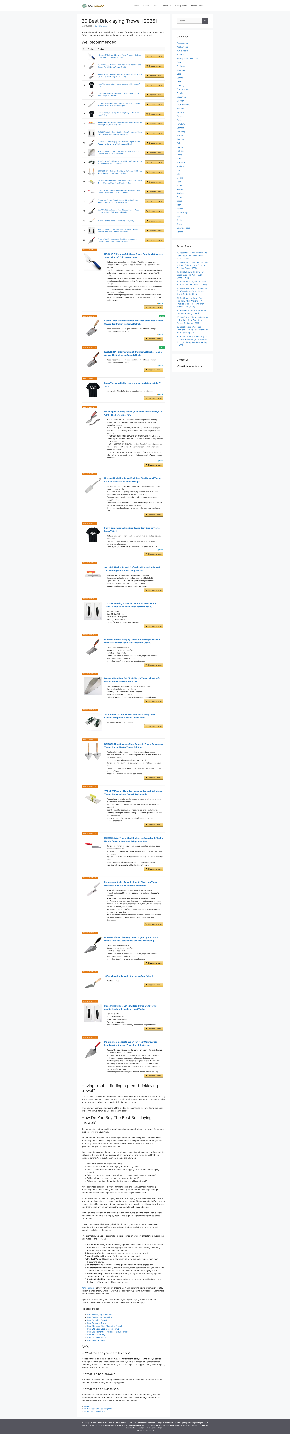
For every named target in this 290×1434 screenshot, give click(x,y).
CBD (179, 81)
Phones (180, 185)
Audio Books (182, 51)
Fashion (180, 108)
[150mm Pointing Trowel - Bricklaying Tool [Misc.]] (91, 220)
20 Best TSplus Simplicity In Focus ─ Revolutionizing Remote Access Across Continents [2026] (192, 320)
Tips (179, 216)
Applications (182, 47)
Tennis (180, 209)
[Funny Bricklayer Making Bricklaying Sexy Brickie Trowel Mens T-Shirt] (91, 113)
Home (136, 6)
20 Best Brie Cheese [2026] (94, 1411)
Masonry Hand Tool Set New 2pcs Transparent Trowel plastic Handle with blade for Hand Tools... (130, 1007)
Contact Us (166, 6)
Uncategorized (183, 228)
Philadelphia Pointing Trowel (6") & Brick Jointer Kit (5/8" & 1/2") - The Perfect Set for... (133, 413)
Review (146, 6)
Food (179, 120)
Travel (179, 224)
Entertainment (183, 105)
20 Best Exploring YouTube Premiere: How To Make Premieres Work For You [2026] (192, 330)
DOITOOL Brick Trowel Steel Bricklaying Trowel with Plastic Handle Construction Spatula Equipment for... (133, 839)
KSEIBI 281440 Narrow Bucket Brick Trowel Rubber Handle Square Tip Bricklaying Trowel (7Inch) (133, 353)
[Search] (205, 21)
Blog (155, 6)
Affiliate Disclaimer (198, 6)
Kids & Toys (182, 162)
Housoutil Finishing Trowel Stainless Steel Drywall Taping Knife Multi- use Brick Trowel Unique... (132, 480)
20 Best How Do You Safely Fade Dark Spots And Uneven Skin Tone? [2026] (192, 256)
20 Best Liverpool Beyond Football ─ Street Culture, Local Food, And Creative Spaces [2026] (192, 265)
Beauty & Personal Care (187, 58)
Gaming (180, 139)
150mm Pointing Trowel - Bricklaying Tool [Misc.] (116, 221)
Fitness (180, 116)
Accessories (182, 43)
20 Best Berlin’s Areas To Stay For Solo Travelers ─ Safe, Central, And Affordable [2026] (192, 291)
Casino (180, 78)
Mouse (180, 178)
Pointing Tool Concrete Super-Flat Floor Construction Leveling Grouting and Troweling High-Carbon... (130, 1043)
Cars (179, 74)
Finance (180, 112)
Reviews (87, 1406)
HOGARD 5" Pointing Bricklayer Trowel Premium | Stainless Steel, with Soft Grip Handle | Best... (133, 256)
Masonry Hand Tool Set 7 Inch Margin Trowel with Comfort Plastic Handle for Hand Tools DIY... (133, 680)
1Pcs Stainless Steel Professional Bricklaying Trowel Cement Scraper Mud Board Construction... (130, 716)
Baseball (181, 54)
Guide (179, 143)
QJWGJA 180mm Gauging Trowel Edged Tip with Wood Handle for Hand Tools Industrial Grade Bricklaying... (131, 939)
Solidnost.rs (149, 1430)
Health (180, 147)
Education (181, 97)
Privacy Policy (181, 6)
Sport (179, 201)
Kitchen (180, 166)
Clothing (180, 85)
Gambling (181, 131)
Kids (179, 158)
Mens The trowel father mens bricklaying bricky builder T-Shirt (132, 385)
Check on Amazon (155, 56)
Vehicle (180, 232)
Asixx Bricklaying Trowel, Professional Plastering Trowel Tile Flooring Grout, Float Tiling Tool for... (132, 569)
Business (181, 66)
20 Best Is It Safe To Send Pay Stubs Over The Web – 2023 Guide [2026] (190, 275)
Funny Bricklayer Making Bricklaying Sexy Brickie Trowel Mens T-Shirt (132, 529)
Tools (179, 220)
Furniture (181, 124)
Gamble (180, 128)
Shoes (179, 197)
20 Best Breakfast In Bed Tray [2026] (98, 1409)
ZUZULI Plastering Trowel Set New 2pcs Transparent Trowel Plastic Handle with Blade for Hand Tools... (130, 605)
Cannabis (181, 70)
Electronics (182, 101)
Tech (179, 205)
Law (179, 170)
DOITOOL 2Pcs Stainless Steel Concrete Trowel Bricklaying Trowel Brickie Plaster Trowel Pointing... (133, 746)
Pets (179, 182)
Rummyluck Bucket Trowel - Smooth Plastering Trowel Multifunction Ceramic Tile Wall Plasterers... (131, 884)
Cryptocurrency (184, 89)
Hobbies (180, 151)
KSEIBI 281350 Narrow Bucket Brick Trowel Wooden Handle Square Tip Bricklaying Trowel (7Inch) (133, 322)
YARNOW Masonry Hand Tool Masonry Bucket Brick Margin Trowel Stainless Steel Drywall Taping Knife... (133, 792)
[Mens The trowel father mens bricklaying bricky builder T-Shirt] (91, 85)
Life (178, 174)
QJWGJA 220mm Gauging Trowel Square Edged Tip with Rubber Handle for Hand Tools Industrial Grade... (132, 641)
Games (180, 135)
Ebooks (180, 93)
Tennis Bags (182, 212)
